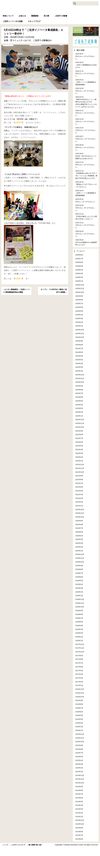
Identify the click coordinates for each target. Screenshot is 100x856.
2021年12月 (79, 464)
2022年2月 (79, 457)
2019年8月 (79, 569)
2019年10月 (79, 562)
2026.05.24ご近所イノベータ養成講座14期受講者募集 (85, 82)
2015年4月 (79, 760)
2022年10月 (79, 427)
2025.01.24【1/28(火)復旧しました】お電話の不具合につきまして (86, 216)
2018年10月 (79, 607)
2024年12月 (79, 330)
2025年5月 (79, 311)
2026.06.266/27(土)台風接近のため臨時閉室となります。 (86, 242)
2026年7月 (79, 258)
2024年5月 (79, 356)
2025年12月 (79, 285)
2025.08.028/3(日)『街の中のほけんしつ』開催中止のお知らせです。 (86, 156)
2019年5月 (79, 580)
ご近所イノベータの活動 (13, 21)
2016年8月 (79, 704)
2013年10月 (79, 824)
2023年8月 (79, 390)
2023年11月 (79, 378)
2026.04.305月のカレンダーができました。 (85, 90)
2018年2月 (79, 637)
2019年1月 (79, 595)
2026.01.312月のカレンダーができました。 (85, 113)
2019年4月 (79, 584)
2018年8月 (79, 614)
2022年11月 (79, 423)
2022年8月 (79, 434)
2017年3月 (79, 678)
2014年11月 (79, 779)
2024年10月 (79, 337)
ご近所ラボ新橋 (60, 16)
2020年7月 (79, 528)
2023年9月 (79, 386)
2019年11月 (79, 558)
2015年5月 (79, 756)
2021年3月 (79, 498)
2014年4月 (79, 805)
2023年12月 (79, 375)
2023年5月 (79, 401)
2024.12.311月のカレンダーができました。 (85, 225)
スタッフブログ (34, 21)
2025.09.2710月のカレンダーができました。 (85, 138)
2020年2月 (79, 547)
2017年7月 (79, 663)
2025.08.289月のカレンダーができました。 (85, 147)
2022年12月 (79, 419)
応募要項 (18, 122)
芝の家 (46, 16)
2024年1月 (79, 371)
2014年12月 (79, 775)
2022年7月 (79, 438)
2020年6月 (79, 532)
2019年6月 (79, 577)
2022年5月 (79, 446)
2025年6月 (79, 307)
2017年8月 (79, 659)
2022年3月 (79, 453)
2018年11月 (79, 603)
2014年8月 (79, 790)
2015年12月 (79, 734)
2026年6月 (79, 262)
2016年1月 (79, 730)
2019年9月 (79, 565)
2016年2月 (79, 726)
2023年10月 (79, 382)
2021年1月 (79, 506)
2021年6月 (79, 487)
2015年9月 (79, 745)
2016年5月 (79, 715)
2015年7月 (79, 753)
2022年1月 (79, 461)
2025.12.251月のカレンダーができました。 (85, 121)
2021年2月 (79, 502)
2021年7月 (79, 483)
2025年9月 (79, 296)
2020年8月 (79, 524)
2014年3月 (79, 809)
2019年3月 (79, 588)
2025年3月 (79, 318)
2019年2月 (79, 592)
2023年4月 (79, 405)
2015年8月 (79, 749)
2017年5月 (79, 670)
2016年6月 (79, 712)
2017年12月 (79, 644)
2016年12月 (79, 689)
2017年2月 (79, 682)
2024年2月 (79, 367)
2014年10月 (79, 783)
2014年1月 (79, 816)
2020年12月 (79, 509)
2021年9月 (79, 476)
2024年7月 (79, 348)
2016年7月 (79, 708)
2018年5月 (79, 625)
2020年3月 (79, 543)
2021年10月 (79, 472)
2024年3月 (79, 363)
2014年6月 (79, 798)
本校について (8, 16)
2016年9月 (79, 700)
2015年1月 (79, 771)
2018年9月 (79, 610)
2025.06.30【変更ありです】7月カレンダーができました (86, 184)
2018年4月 (79, 629)
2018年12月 (79, 599)
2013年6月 (79, 839)
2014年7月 (79, 794)
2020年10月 (79, 517)
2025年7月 (79, 303)
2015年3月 (79, 764)
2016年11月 (79, 693)
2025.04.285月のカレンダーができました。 (85, 207)
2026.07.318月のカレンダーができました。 (85, 73)
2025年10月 (79, 292)
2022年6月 (79, 442)
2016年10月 (79, 697)
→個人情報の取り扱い (35, 845)
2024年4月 (79, 360)
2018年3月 (79, 633)
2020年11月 (79, 513)
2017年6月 (79, 667)
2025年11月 (79, 288)
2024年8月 (79, 345)
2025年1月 (79, 326)
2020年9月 (79, 521)
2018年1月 (79, 640)
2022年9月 (79, 431)
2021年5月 (79, 491)
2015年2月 (79, 768)
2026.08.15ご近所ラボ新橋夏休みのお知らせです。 (86, 65)
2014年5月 (79, 801)
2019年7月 (79, 573)
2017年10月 (79, 652)
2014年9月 (79, 786)
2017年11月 (79, 648)
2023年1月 (79, 416)
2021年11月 (79, 468)
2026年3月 (79, 273)
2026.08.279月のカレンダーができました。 (85, 56)
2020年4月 (79, 539)
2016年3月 (79, 723)
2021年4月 (79, 494)
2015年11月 (79, 738)
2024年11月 (79, 333)
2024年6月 (79, 352)
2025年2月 (79, 322)
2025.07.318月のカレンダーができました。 (85, 164)
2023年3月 (79, 408)
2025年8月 (79, 300)
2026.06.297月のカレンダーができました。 (85, 233)
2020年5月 (79, 536)
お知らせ (22, 16)
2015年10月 (79, 741)
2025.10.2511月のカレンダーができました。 (85, 130)
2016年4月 (79, 719)
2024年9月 (79, 341)
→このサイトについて (17, 845)
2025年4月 (79, 315)
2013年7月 (79, 835)
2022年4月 (79, 449)
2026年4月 (79, 270)
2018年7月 (79, 618)
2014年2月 (79, 813)
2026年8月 (79, 255)
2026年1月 (79, 281)
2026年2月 (79, 277)
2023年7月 (79, 393)
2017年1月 (79, 685)
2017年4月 (79, 674)
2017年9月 (79, 655)
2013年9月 (79, 828)
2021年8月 (79, 479)
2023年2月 (79, 412)
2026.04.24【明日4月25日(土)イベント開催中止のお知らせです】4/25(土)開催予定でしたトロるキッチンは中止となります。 (86, 102)
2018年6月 (79, 622)
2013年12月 (79, 820)
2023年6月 (79, 397)
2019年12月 (79, 554)
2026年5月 (79, 266)
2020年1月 (79, 551)
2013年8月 (79, 831)
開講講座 (35, 16)
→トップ (5, 845)
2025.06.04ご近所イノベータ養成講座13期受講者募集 (85, 193)
